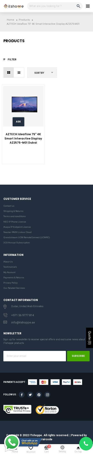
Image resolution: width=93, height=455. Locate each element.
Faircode (46, 439)
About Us (8, 261)
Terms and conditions (14, 216)
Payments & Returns (13, 277)
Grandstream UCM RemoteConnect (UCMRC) (26, 237)
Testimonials (10, 267)
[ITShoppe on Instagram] (47, 395)
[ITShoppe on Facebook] (22, 395)
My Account (9, 272)
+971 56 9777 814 (22, 315)
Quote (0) (89, 338)
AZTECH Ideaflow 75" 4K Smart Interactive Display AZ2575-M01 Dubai (23, 138)
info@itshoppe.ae (23, 322)
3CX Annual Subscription (16, 242)
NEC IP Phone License (14, 221)
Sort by (39, 73)
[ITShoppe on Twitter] (30, 395)
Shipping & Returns (13, 211)
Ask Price (18, 123)
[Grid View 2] (9, 72)
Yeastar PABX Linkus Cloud (17, 232)
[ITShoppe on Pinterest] (39, 395)
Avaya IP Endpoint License (17, 227)
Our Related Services (14, 288)
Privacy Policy (10, 282)
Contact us (8, 206)
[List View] (19, 72)
